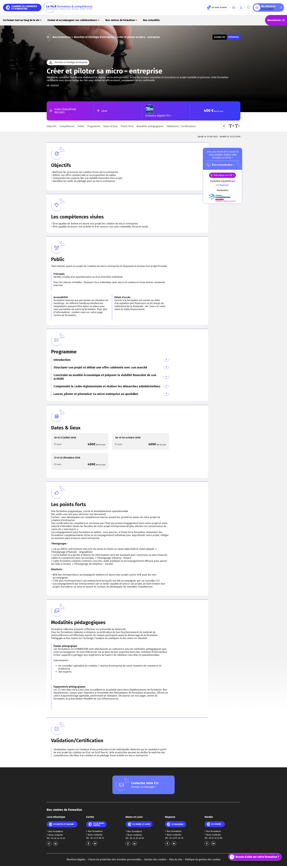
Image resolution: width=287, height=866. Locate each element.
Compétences (67, 126)
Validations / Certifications (181, 126)
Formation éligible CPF (157, 115)
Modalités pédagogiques (150, 126)
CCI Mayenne (222, 185)
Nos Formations (62, 37)
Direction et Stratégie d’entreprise (94, 37)
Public (81, 126)
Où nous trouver (219, 7)
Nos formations (55, 831)
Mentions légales (76, 859)
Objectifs (52, 126)
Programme (93, 126)
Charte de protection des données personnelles (114, 859)
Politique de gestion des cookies (202, 859)
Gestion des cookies (155, 859)
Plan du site (175, 859)
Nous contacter (55, 835)
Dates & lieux (110, 126)
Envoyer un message (143, 786)
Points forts (127, 126)
